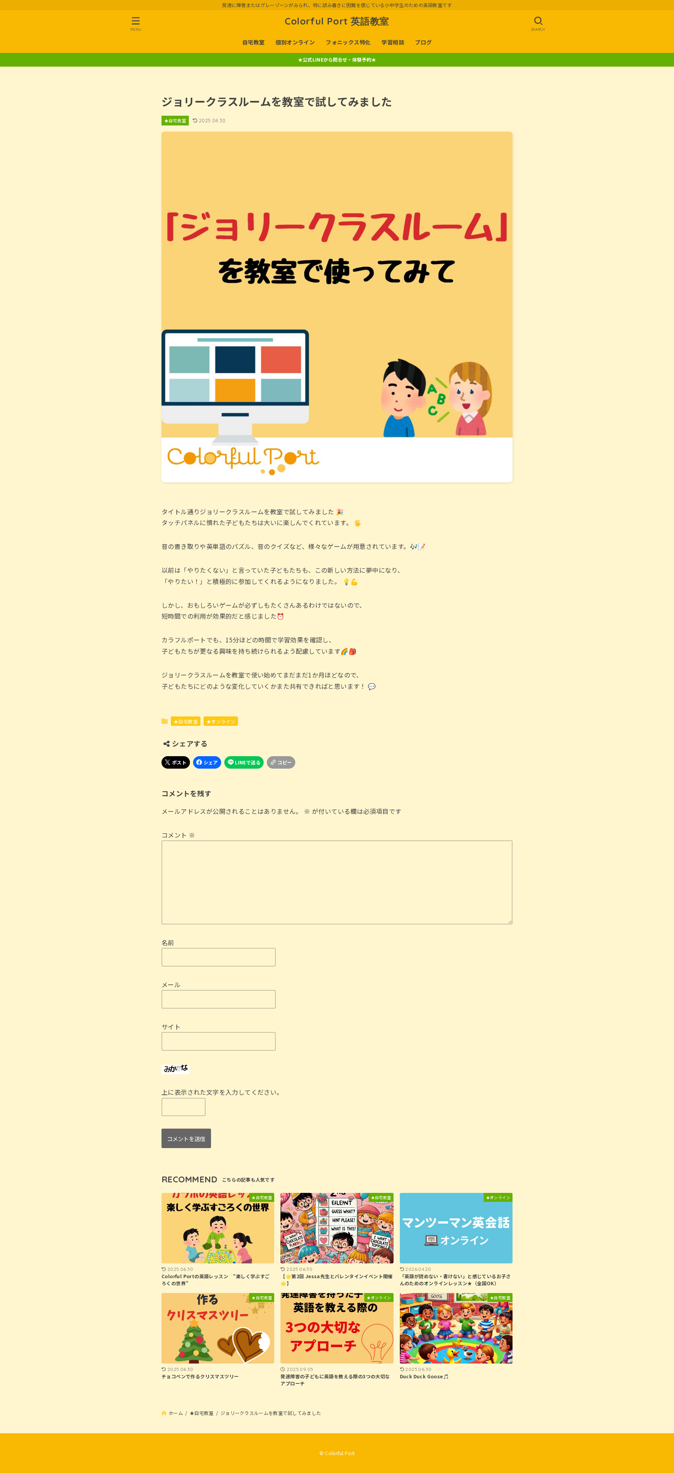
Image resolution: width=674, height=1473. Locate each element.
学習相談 (392, 42)
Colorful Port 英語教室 (337, 21)
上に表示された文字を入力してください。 (222, 1092)
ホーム (175, 1412)
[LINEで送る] (244, 762)
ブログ (423, 42)
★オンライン (220, 721)
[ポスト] (175, 762)
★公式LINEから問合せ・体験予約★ (337, 59)
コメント (178, 835)
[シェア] (207, 762)
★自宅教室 (175, 120)
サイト (171, 1026)
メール (171, 984)
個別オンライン (295, 42)
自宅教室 (253, 42)
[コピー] (281, 762)
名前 (167, 942)
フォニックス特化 (348, 42)
